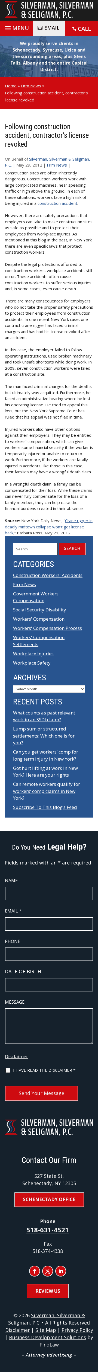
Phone (12, 941)
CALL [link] (84, 28)
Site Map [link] (45, 1330)
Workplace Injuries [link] (33, 653)
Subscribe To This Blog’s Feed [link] (45, 807)
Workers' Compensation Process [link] (47, 628)
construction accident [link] (57, 203)
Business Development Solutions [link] (47, 1337)
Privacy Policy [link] (77, 1330)
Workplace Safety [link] (32, 663)
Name (11, 880)
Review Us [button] (47, 1291)
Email (13, 911)
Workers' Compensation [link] (39, 619)
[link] (49, 10)
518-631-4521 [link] (47, 1229)
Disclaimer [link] (17, 1330)
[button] (16, 27)
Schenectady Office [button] (49, 1199)
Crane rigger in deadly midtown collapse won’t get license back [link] (49, 526)
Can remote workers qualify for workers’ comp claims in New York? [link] (46, 791)
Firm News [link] (57, 165)
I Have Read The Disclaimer (44, 1070)
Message (14, 1002)
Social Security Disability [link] (39, 610)
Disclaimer (16, 1056)
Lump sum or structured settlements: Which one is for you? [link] (44, 736)
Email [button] (51, 27)
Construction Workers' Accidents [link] (47, 575)
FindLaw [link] (49, 1344)
